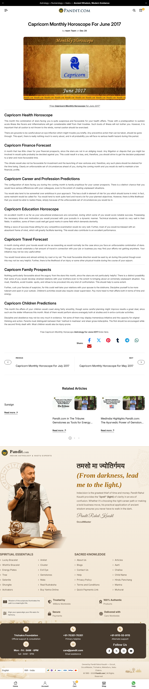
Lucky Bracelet (10, 560)
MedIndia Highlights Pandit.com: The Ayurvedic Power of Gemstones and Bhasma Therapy (122, 422)
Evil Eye (44, 569)
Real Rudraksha (48, 584)
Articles (119, 560)
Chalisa (118, 569)
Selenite (6, 579)
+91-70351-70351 (73, 635)
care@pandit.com (73, 650)
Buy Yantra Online (49, 589)
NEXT (131, 358)
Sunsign (9, 404)
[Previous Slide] (3, 3)
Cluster (44, 565)
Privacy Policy (84, 579)
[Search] (134, 10)
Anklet (43, 560)
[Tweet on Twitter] (98, 340)
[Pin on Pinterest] (108, 340)
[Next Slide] (145, 3)
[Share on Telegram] (127, 340)
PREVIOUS (19, 358)
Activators (7, 589)
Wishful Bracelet (11, 565)
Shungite (7, 584)
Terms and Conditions (88, 584)
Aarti (117, 565)
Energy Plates (9, 569)
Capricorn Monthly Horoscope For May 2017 (106, 365)
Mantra (118, 584)
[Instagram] (124, 651)
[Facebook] (109, 651)
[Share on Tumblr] (117, 340)
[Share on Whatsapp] (136, 340)
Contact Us (82, 569)
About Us (81, 560)
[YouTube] (131, 651)
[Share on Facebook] (89, 340)
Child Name (121, 574)
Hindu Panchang (123, 579)
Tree (4, 574)
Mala (42, 579)
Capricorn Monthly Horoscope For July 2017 (42, 365)
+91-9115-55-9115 (120, 635)
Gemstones (46, 574)
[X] (116, 651)
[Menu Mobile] (7, 10)
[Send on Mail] (89, 346)
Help (79, 574)
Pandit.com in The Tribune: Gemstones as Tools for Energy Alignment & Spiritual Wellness (71, 422)
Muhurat (119, 589)
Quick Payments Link (87, 589)
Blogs (80, 565)
